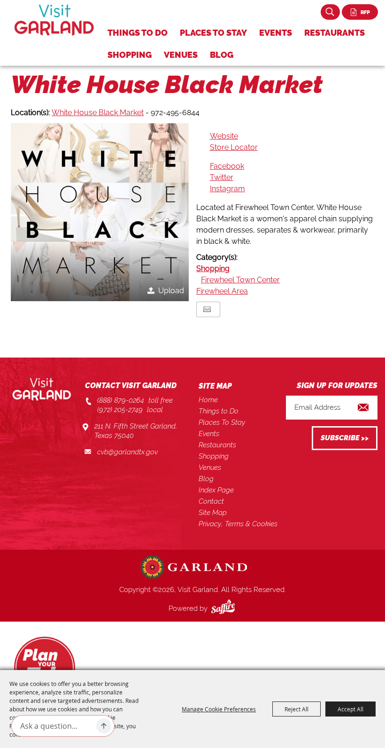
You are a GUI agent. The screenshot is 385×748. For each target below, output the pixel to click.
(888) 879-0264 (120, 400)
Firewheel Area (222, 291)
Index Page (216, 490)
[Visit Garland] (54, 20)
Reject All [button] (296, 709)
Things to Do (138, 33)
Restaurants (334, 33)
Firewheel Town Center (240, 279)
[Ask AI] (103, 725)
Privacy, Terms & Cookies (238, 524)
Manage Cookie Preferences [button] (219, 709)
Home (208, 400)
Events (275, 33)
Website (224, 136)
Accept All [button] (350, 709)
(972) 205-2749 (120, 409)
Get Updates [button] (344, 438)
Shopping (130, 55)
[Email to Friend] (207, 309)
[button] (100, 212)
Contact (211, 501)
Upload (171, 290)
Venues (181, 55)
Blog (221, 55)
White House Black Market (98, 112)
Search (330, 12)
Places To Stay (213, 33)
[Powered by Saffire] (225, 608)
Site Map (213, 512)
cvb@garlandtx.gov (127, 452)
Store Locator (234, 147)
